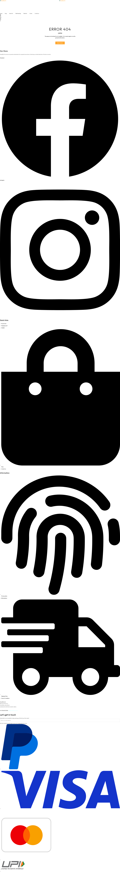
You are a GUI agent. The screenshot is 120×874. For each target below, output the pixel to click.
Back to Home (60, 42)
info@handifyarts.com (13, 710)
